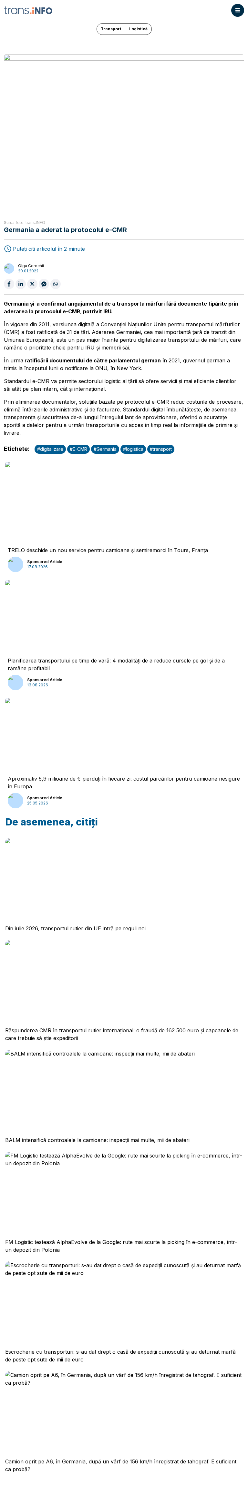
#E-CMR (78, 449)
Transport (111, 28)
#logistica (133, 449)
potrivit (92, 311)
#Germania (105, 449)
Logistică (138, 28)
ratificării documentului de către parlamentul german (92, 360)
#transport (161, 449)
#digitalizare (50, 449)
